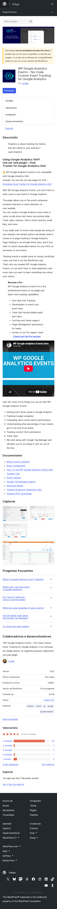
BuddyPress (10, 860)
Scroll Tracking (14, 477)
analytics (30, 706)
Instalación (10, 114)
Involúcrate (35, 823)
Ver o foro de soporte (13, 784)
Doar (33, 833)
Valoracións (11, 107)
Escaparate (35, 800)
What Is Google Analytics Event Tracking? (23, 579)
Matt (6, 851)
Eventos (34, 828)
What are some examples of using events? (23, 608)
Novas (6, 805)
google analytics (46, 712)
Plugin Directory (10, 12)
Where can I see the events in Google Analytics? (16, 588)
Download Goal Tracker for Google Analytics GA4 (27, 184)
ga (44, 706)
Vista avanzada (10, 719)
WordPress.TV (11, 837)
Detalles (9, 100)
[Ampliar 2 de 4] (50, 509)
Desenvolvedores (11, 833)
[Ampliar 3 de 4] (24, 527)
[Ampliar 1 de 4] (24, 509)
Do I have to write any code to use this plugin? (14, 598)
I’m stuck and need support (16, 626)
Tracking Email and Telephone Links (24, 489)
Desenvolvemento (14, 121)
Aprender (7, 823)
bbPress (8, 856)
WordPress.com (12, 846)
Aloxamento (8, 810)
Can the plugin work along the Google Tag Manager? (15, 616)
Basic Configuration (16, 465)
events (38, 706)
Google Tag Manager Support (21, 481)
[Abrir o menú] (53, 4)
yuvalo (25, 83)
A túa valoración (10, 764)
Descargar (9, 90)
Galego (12, 872)
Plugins (33, 810)
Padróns (34, 815)
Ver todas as (48, 764)
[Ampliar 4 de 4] (50, 543)
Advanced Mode (15, 485)
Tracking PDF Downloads (19, 493)
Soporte (9, 128)
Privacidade (8, 815)
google (50, 706)
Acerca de (8, 800)
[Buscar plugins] (30, 21)
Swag (34, 837)
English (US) (49, 700)
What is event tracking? (18, 461)
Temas (33, 805)
